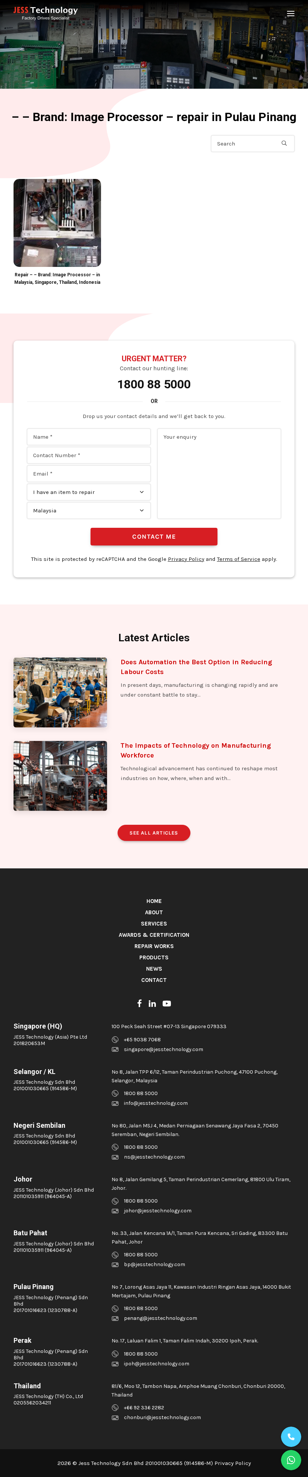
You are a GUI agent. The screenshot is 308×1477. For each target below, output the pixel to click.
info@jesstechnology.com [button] (156, 1103)
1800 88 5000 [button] (141, 1093)
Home (154, 901)
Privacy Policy (186, 559)
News (154, 968)
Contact (154, 980)
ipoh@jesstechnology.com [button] (156, 1363)
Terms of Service (238, 559)
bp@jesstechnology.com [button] (154, 1264)
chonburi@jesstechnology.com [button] (162, 1417)
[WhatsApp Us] (291, 1460)
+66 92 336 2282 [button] (144, 1407)
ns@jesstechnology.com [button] (154, 1157)
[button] (290, 13)
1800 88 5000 (154, 384)
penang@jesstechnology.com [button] (160, 1318)
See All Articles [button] (154, 833)
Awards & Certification (154, 935)
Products (154, 957)
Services (154, 923)
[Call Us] (291, 1437)
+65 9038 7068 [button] (142, 1039)
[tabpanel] (57, 232)
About (154, 912)
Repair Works (154, 946)
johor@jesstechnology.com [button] (158, 1210)
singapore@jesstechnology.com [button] (163, 1049)
